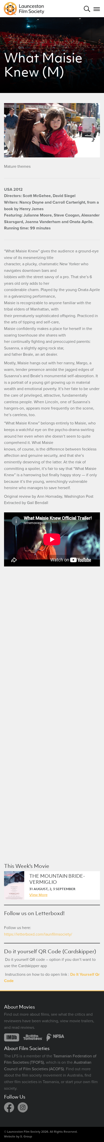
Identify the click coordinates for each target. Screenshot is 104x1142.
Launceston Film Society (23, 1131)
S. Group (26, 1136)
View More (38, 895)
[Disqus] (52, 642)
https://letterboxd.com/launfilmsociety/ (38, 934)
